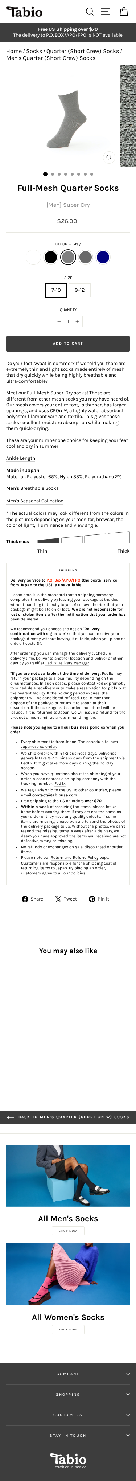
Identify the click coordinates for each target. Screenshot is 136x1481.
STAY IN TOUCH (68, 1435)
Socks (34, 51)
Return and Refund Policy (74, 857)
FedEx (60, 783)
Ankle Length (20, 458)
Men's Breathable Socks (32, 488)
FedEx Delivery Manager (67, 663)
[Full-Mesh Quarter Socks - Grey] (27, 1018)
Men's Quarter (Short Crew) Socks (50, 57)
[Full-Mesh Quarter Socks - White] (10, 1018)
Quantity (68, 309)
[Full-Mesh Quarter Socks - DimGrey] (35, 1018)
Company (68, 1373)
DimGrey (85, 257)
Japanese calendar (38, 746)
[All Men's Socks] (68, 1176)
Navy (103, 257)
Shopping (68, 1394)
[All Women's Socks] (68, 1274)
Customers (68, 1414)
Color (68, 244)
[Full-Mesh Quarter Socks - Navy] (43, 1018)
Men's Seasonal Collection (34, 501)
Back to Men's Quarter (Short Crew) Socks (73, 1117)
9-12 (80, 290)
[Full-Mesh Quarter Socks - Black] (18, 1018)
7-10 (56, 290)
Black (51, 257)
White (33, 257)
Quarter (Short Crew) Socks (82, 51)
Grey (68, 257)
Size (68, 277)
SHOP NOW (68, 1230)
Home (14, 51)
